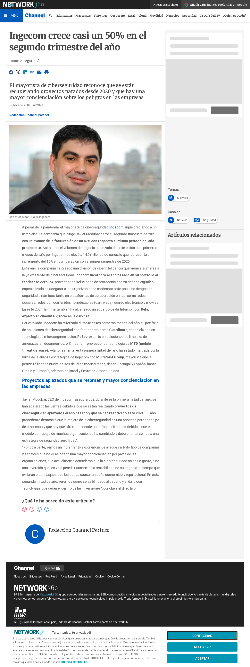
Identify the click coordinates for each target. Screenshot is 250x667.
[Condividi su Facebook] (11, 72)
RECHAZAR (202, 647)
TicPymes (100, 15)
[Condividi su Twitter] (18, 72)
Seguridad (189, 15)
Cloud (142, 15)
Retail (131, 15)
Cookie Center (116, 576)
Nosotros (20, 576)
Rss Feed (51, 576)
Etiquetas (35, 576)
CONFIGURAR (202, 635)
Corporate (117, 15)
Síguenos (50, 568)
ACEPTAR (202, 658)
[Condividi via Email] (39, 72)
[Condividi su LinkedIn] (25, 72)
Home (14, 61)
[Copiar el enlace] (32, 72)
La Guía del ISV (210, 15)
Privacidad (85, 576)
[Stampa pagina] (46, 72)
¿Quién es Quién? (234, 15)
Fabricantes (64, 15)
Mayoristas (83, 15)
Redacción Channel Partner (29, 115)
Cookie (99, 576)
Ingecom (116, 227)
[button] (11, 15)
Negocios (172, 15)
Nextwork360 (48, 594)
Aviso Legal (68, 576)
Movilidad (156, 15)
